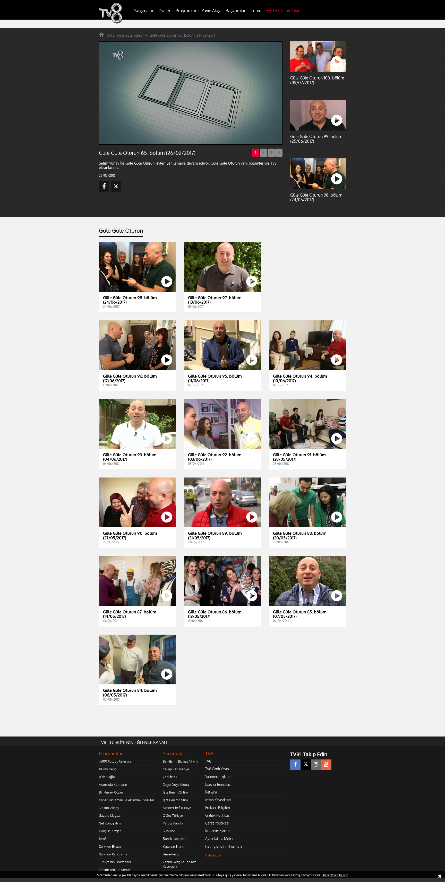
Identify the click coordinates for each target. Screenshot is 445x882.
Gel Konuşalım (110, 823)
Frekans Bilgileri (217, 807)
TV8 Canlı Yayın (286, 10)
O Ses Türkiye (173, 815)
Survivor (169, 831)
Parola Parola (173, 823)
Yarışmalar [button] (143, 10)
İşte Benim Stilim (175, 792)
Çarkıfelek (170, 777)
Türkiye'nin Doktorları (115, 862)
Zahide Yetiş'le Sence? (115, 870)
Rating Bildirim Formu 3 (223, 846)
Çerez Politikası (217, 823)
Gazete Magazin (110, 815)
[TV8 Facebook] (295, 764)
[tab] (121, 232)
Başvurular (236, 10)
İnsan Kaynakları (218, 800)
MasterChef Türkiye (177, 808)
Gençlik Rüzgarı (110, 831)
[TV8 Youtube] (326, 764)
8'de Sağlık (107, 777)
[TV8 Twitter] (306, 764)
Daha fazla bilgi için (335, 875)
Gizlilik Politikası (217, 815)
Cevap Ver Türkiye (176, 769)
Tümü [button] (256, 10)
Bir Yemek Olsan (111, 792)
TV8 (208, 761)
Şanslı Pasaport (174, 839)
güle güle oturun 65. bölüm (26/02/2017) (183, 35)
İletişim (211, 792)
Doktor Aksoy (109, 808)
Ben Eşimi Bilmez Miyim (180, 761)
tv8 (109, 35)
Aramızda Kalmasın (113, 784)
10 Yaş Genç (107, 769)
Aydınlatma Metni (219, 838)
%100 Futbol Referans (115, 761)
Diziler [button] (164, 10)
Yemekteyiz (171, 854)
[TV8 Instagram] (316, 764)
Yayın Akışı (211, 10)
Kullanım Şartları (218, 831)
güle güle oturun (130, 35)
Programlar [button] (186, 10)
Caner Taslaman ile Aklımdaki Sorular (126, 800)
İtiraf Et (104, 839)
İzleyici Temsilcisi (218, 784)
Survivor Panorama (113, 854)
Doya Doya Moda (176, 784)
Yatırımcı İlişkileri (218, 776)
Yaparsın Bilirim (174, 846)
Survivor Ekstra (110, 846)
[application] (190, 92)
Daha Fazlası (213, 855)
